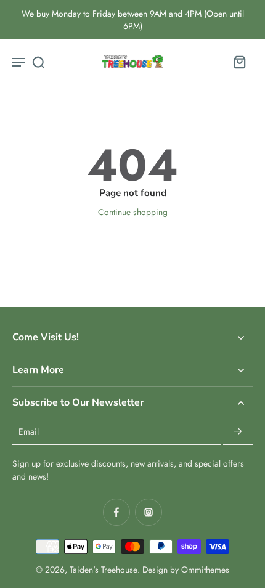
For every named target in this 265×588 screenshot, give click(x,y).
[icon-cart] (239, 61)
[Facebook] (116, 512)
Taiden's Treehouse (103, 569)
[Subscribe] (238, 432)
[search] (38, 61)
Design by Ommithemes (185, 569)
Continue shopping (133, 212)
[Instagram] (148, 512)
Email (28, 432)
